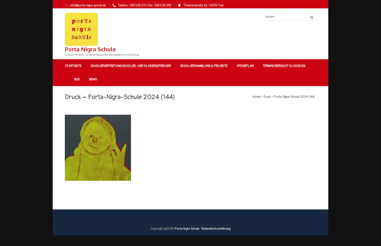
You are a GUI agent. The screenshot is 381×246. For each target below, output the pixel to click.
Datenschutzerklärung (215, 229)
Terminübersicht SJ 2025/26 (284, 66)
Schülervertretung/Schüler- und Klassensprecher (131, 66)
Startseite (73, 66)
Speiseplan (245, 66)
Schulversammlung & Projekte (204, 66)
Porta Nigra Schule (90, 49)
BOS (77, 79)
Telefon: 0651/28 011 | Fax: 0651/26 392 (144, 5)
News (93, 79)
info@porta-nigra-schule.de (88, 5)
